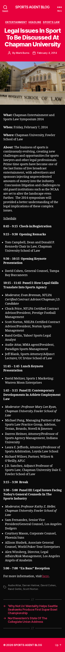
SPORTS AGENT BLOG (32, 7)
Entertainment (16, 22)
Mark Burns (22, 52)
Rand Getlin (15, 589)
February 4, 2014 (47, 52)
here (45, 576)
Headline (34, 22)
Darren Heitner (30, 585)
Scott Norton (30, 589)
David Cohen (48, 585)
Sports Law (51, 22)
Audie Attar (14, 585)
